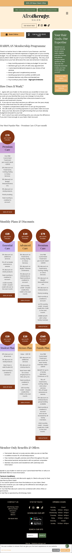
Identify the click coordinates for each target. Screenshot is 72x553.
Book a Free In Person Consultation (61, 88)
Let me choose (6, 550)
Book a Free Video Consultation (61, 78)
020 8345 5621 (29, 26)
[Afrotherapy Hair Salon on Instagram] (41, 25)
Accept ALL (65, 550)
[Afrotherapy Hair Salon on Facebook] (39, 25)
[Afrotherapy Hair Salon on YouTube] (45, 25)
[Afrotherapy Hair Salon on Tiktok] (48, 25)
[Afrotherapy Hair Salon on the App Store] (36, 523)
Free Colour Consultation (25, 10)
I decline (56, 550)
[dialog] (36, 548)
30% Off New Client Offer (36, 3)
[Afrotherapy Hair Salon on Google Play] (36, 519)
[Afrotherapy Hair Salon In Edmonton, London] (36, 21)
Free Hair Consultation (48, 10)
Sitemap (28, 543)
